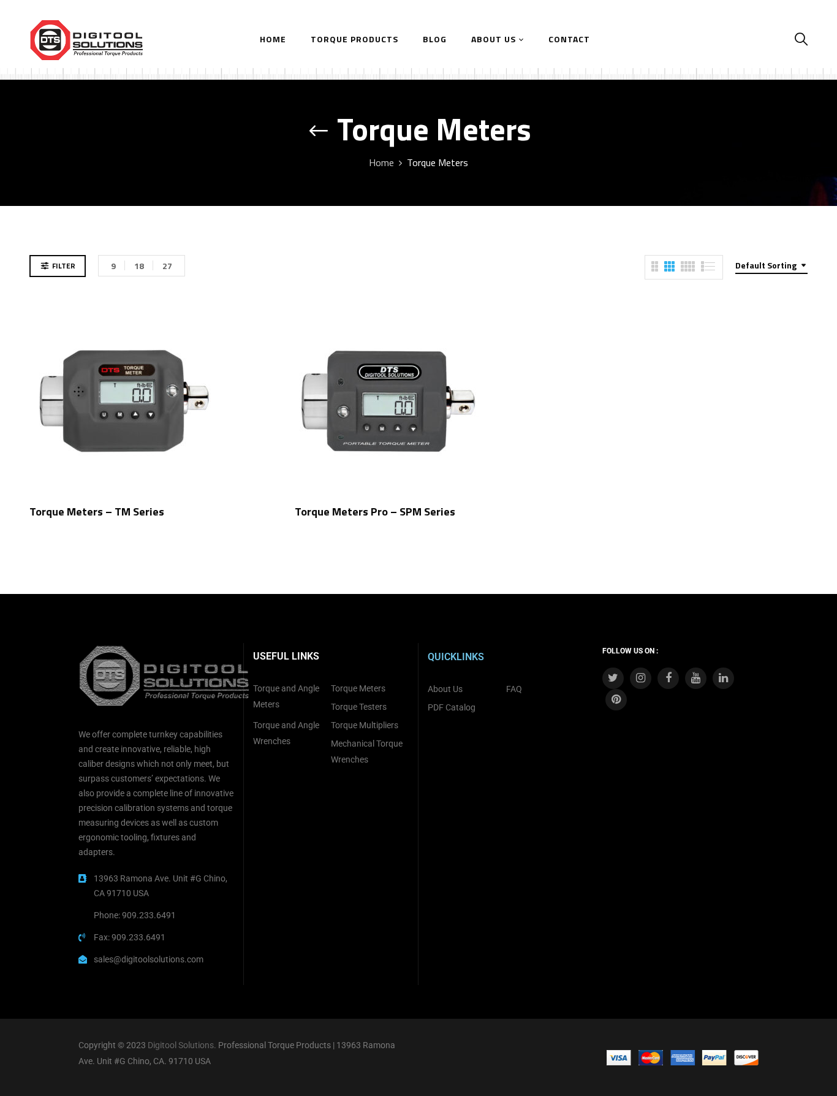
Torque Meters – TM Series (96, 511)
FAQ (514, 689)
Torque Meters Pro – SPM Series (375, 511)
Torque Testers (359, 707)
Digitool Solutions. (182, 1045)
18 (139, 265)
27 (167, 265)
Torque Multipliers (364, 725)
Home (381, 162)
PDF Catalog (451, 707)
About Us (445, 689)
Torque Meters (358, 688)
